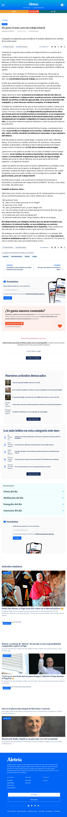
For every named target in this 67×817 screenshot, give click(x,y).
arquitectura (6, 688)
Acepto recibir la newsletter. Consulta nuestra (25, 294)
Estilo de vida (10, 785)
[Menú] (11, 5)
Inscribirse (8, 298)
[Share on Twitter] (58, 46)
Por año (45, 780)
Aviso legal (41, 811)
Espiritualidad (10, 783)
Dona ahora (33, 11)
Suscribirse (34, 794)
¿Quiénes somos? (32, 811)
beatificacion (6, 718)
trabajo (34, 256)
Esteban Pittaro (21, 31)
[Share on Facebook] (52, 46)
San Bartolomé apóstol (39, 7)
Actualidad (5, 20)
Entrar (39, 351)
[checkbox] (4, 294)
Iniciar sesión (34, 799)
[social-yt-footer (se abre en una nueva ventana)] (28, 806)
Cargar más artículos (33, 419)
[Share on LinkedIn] (55, 46)
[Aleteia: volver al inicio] (33, 4)
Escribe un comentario (33, 358)
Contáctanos (49, 811)
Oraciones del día (12, 510)
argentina (5, 256)
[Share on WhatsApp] (64, 46)
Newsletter (28, 780)
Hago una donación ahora (13, 323)
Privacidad (57, 811)
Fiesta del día (10, 491)
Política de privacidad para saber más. (35, 294)
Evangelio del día (12, 504)
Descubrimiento (11, 788)
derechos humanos (16, 256)
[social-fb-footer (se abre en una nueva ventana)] (32, 806)
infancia (27, 256)
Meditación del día (13, 498)
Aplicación (28, 783)
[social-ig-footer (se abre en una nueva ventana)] (38, 806)
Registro (14, 11)
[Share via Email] (61, 46)
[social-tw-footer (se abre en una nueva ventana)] (35, 806)
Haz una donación (21, 811)
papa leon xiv (6, 573)
